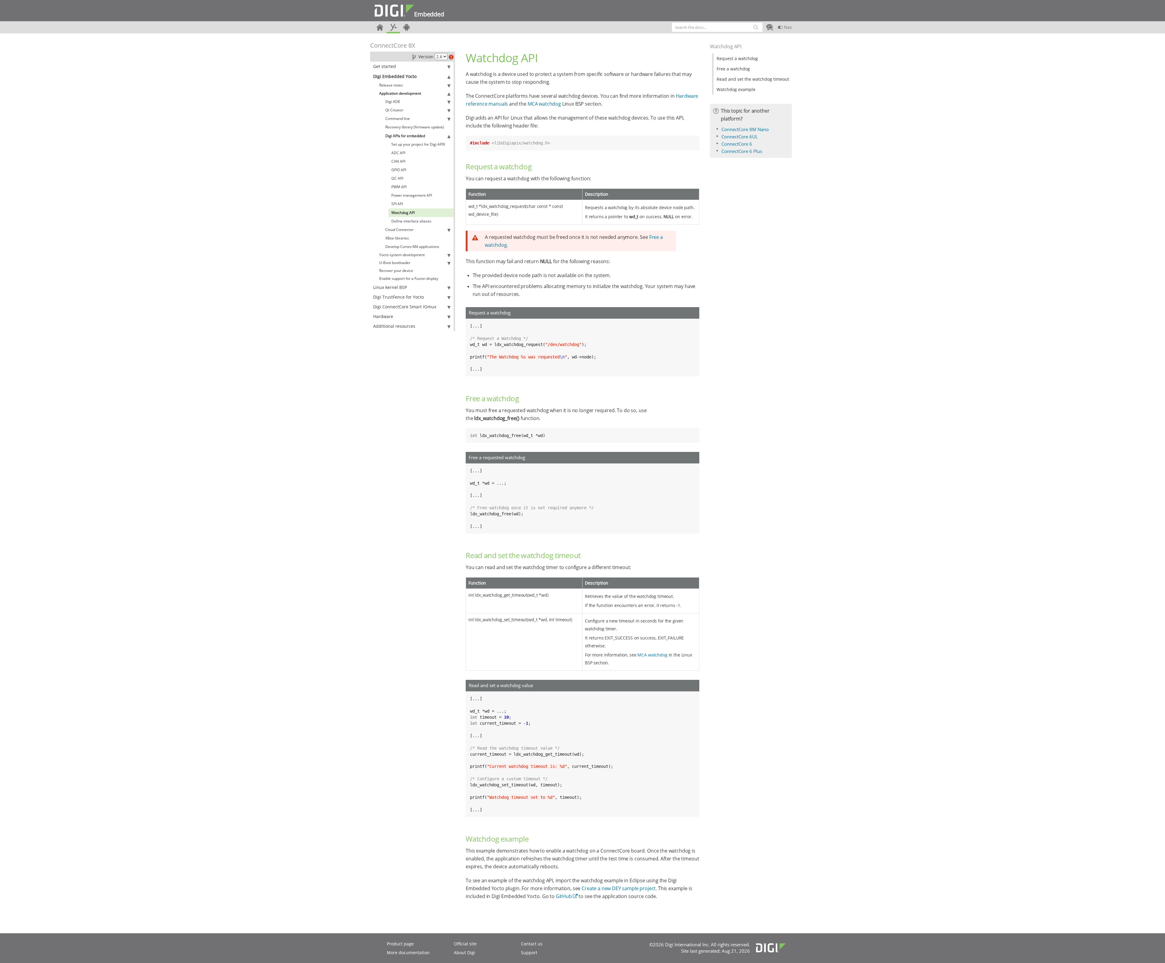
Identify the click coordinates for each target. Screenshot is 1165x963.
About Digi (464, 952)
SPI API (397, 203)
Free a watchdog (733, 69)
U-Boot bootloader (394, 262)
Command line (397, 118)
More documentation (408, 952)
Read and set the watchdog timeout (753, 79)
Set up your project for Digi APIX (418, 144)
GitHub (564, 896)
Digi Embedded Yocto (395, 76)
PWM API (399, 186)
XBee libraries (397, 238)
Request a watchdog (737, 58)
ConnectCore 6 (736, 144)
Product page (400, 944)
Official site (465, 944)
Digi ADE (392, 101)
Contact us (531, 944)
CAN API (398, 161)
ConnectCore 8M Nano (745, 129)
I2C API (397, 178)
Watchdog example (736, 89)
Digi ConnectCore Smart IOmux (404, 307)
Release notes (391, 85)
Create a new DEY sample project (619, 888)
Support (529, 952)
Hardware (383, 316)
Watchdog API (403, 212)
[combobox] (717, 27)
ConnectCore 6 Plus (741, 151)
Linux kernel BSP (390, 287)
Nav (787, 27)
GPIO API (398, 169)
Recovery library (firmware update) (414, 127)
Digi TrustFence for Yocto (398, 297)
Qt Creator (394, 110)
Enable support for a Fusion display (408, 278)
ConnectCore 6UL (739, 137)
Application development (400, 93)
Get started (384, 66)
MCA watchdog (544, 103)
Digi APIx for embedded (405, 135)
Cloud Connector (399, 229)
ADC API (398, 152)
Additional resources (394, 326)
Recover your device (396, 270)
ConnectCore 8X (392, 45)
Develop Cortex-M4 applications (412, 246)
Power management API (411, 195)
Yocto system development (402, 254)
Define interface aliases (411, 221)
